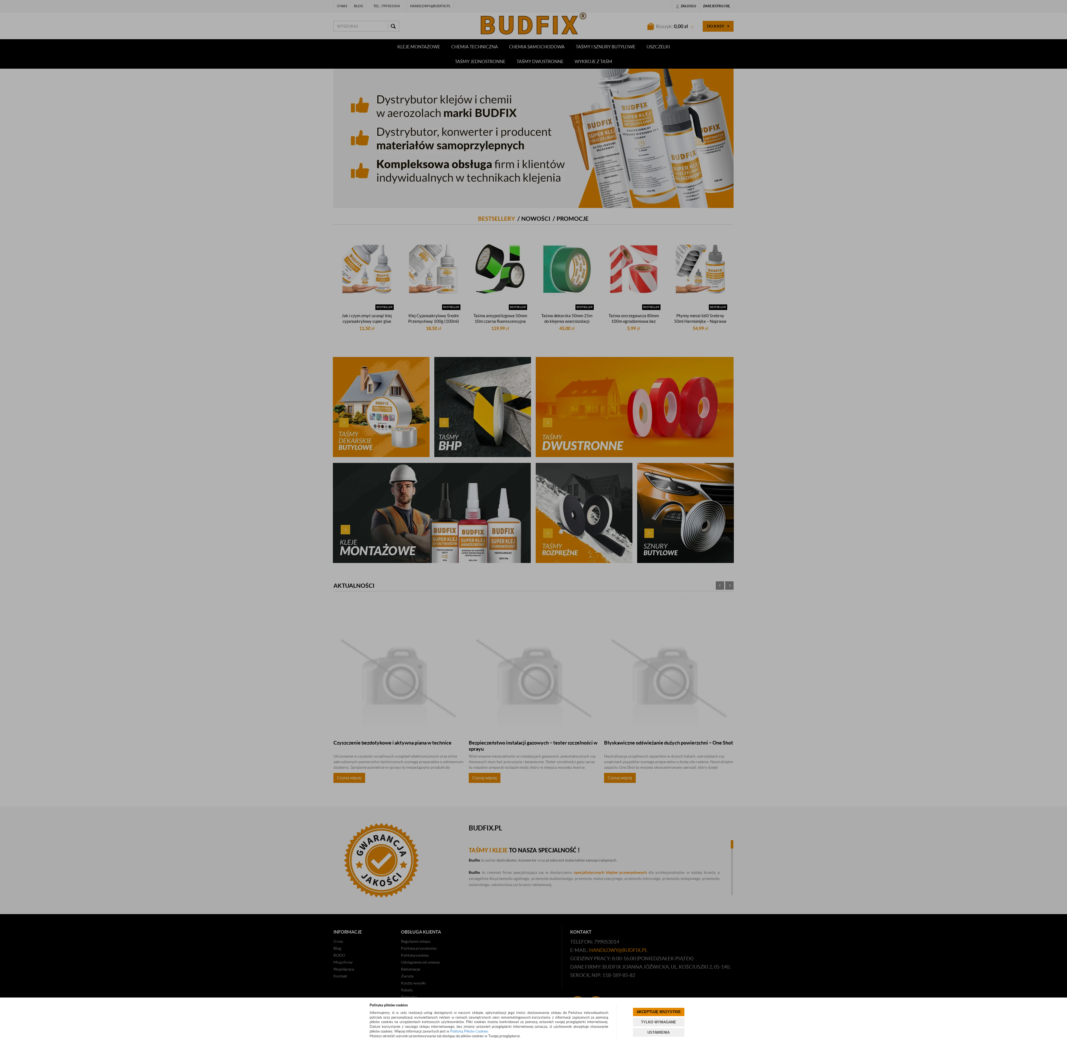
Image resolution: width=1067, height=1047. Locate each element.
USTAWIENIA (658, 1032)
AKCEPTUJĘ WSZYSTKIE (659, 1012)
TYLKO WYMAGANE (658, 1022)
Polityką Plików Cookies (469, 1031)
